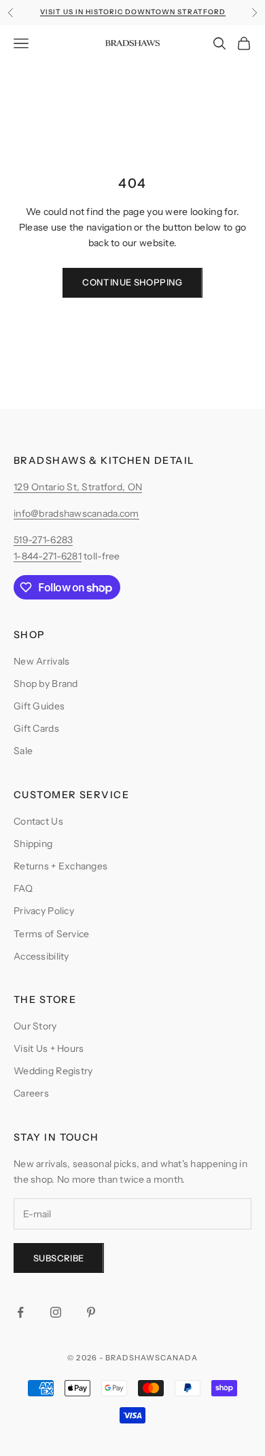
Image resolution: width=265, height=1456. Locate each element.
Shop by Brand (46, 683)
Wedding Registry (53, 1071)
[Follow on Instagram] (56, 1312)
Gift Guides (39, 706)
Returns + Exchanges (60, 866)
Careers (31, 1093)
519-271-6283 (43, 540)
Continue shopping (132, 282)
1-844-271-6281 (48, 556)
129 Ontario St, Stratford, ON (78, 487)
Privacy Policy (44, 911)
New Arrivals (41, 661)
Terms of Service (51, 934)
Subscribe (58, 1258)
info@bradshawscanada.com (76, 513)
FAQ (23, 888)
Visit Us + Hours (49, 1048)
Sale (23, 751)
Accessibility (41, 956)
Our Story (35, 1026)
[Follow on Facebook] (20, 1312)
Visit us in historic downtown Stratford (133, 11)
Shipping (33, 844)
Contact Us (38, 821)
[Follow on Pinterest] (91, 1312)
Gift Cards (36, 728)
